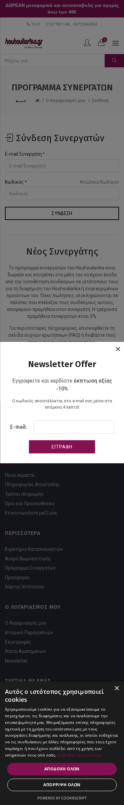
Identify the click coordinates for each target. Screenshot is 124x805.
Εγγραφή (62, 446)
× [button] (116, 688)
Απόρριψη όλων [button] (61, 785)
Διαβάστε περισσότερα (80, 755)
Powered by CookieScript (62, 797)
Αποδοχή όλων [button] (62, 769)
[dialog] (62, 743)
